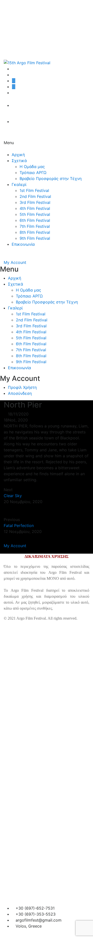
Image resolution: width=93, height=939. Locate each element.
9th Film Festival (35, 238)
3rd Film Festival (35, 202)
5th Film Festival (35, 214)
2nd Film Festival (35, 196)
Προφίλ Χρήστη (22, 387)
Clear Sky (13, 495)
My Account (15, 262)
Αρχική (18, 154)
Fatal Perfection (19, 525)
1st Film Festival (34, 190)
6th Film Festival (35, 220)
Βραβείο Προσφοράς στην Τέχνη (51, 178)
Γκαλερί (19, 184)
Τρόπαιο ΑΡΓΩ (33, 172)
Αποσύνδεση (20, 393)
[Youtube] (14, 86)
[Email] (13, 92)
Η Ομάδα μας (32, 166)
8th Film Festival (35, 232)
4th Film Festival (35, 208)
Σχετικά (19, 160)
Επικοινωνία (23, 244)
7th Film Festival (35, 226)
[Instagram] (14, 80)
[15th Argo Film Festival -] (27, 62)
